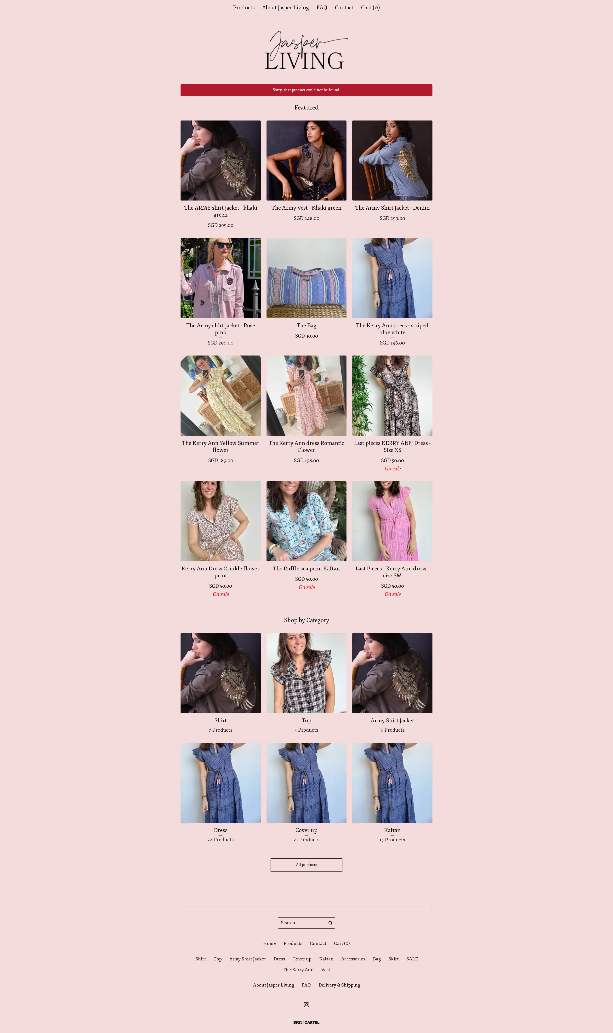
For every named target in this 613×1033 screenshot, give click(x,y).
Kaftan (326, 959)
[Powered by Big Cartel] (306, 1022)
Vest (325, 970)
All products (306, 864)
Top (218, 959)
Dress (279, 959)
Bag (377, 959)
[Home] (307, 50)
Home (269, 943)
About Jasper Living (285, 7)
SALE (412, 959)
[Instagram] (306, 1004)
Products (244, 7)
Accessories (353, 959)
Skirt (393, 959)
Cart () (370, 7)
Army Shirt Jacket (247, 959)
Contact (344, 7)
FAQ (322, 7)
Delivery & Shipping (339, 985)
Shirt (200, 959)
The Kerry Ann (298, 970)
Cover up (302, 959)
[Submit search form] (330, 923)
